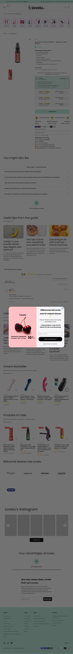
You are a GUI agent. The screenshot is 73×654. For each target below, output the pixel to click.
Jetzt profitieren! (50, 339)
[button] (7, 5)
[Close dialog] (62, 308)
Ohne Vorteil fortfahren (50, 344)
